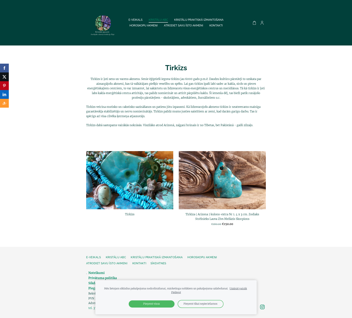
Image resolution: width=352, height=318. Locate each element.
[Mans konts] (262, 23)
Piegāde (94, 288)
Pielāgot (176, 292)
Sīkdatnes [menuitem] (158, 263)
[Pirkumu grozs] (254, 23)
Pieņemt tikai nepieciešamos (200, 303)
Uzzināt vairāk (238, 288)
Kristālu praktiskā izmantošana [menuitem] (198, 19)
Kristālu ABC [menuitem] (158, 19)
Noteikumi (96, 273)
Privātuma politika (102, 278)
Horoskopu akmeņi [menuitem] (143, 25)
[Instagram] (262, 307)
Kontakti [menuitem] (216, 25)
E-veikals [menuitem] (135, 19)
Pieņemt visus (151, 303)
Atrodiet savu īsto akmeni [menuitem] (183, 25)
